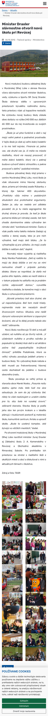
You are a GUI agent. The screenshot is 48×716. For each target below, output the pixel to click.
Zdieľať (8, 43)
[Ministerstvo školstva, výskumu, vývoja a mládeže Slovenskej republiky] (10, 3)
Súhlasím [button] (24, 700)
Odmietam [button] (24, 706)
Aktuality (13, 10)
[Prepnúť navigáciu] (44, 4)
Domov (5, 10)
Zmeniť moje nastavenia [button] (24, 711)
